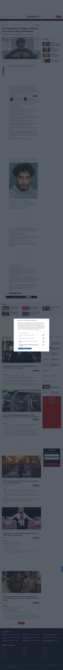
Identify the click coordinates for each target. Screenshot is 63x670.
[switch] (43, 335)
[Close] (47, 320)
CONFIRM (25, 348)
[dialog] (31, 335)
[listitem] (31, 333)
